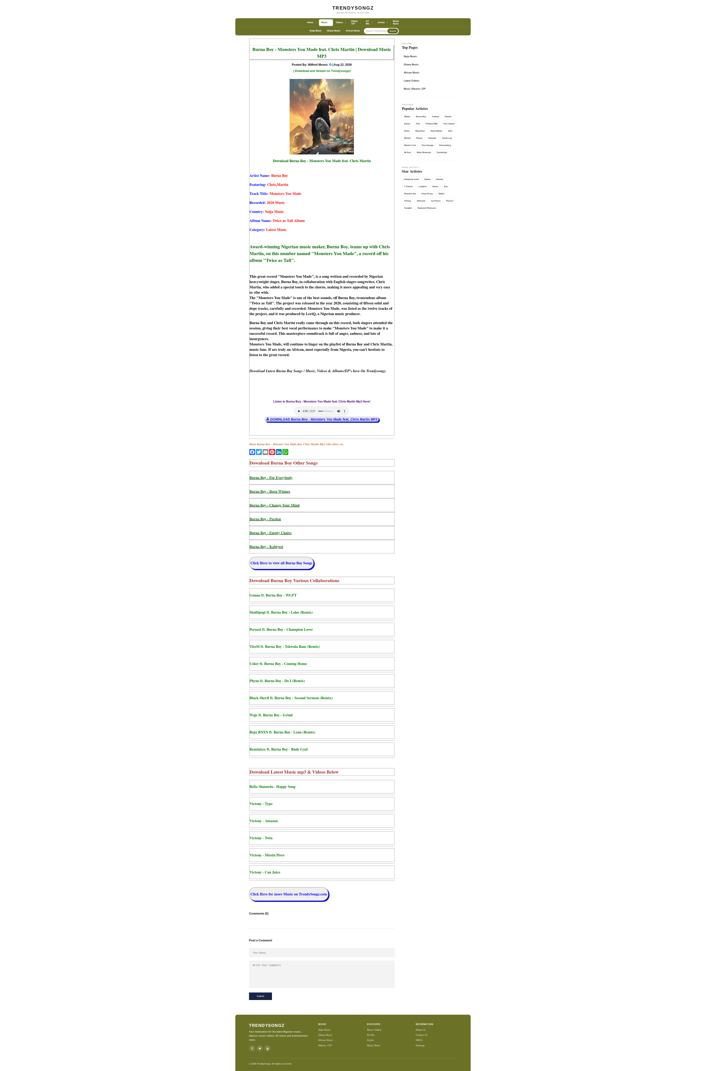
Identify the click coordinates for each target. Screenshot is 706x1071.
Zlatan (407, 124)
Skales (427, 179)
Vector (435, 186)
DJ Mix (371, 1035)
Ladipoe (423, 186)
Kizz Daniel (449, 124)
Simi (450, 131)
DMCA (419, 1040)
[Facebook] (252, 1048)
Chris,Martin (277, 184)
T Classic (408, 186)
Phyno (419, 138)
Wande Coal (410, 145)
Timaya (407, 201)
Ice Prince (436, 201)
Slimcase (421, 201)
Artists (370, 1040)
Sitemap (420, 1045)
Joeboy (435, 116)
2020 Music (276, 202)
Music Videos (374, 1029)
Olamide (432, 138)
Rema (407, 131)
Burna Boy (279, 175)
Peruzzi (449, 201)
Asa (446, 186)
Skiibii (441, 194)
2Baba (407, 116)
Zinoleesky (442, 152)
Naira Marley (436, 131)
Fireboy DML (432, 124)
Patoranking (445, 145)
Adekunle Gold (411, 179)
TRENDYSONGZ (353, 8)
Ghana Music (333, 30)
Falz (418, 124)
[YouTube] (267, 1048)
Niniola (439, 179)
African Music (353, 30)
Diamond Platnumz (427, 208)
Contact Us (422, 1035)
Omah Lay (447, 138)
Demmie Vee (410, 194)
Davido (448, 116)
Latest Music (276, 229)
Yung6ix (408, 208)
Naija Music (316, 30)
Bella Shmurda (424, 152)
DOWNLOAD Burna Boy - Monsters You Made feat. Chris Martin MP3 (323, 419)
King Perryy (427, 194)
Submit (260, 996)
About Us (421, 1029)
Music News (373, 1045)
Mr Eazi (407, 152)
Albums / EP (325, 1045)
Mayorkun (420, 131)
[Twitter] (260, 1048)
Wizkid (407, 138)
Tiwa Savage (427, 145)
